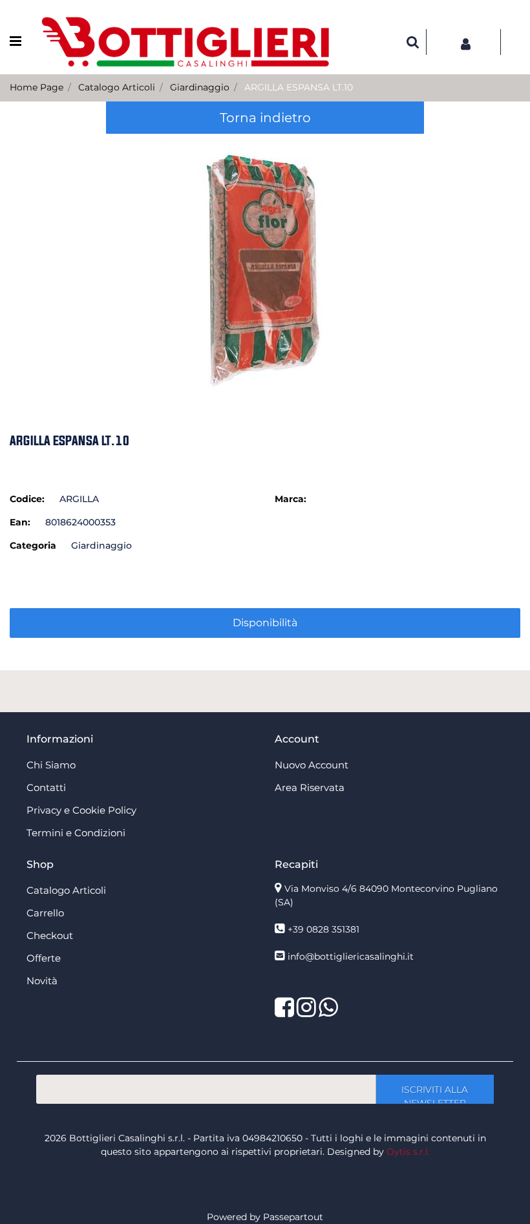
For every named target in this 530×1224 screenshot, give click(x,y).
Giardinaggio (199, 87)
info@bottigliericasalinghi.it (351, 956)
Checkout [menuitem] (49, 935)
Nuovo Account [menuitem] (311, 765)
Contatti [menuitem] (46, 787)
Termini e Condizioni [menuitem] (75, 833)
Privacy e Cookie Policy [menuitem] (81, 810)
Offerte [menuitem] (43, 958)
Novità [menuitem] (42, 981)
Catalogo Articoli (116, 87)
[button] (265, 265)
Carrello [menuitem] (45, 913)
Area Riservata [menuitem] (309, 787)
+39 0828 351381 (323, 929)
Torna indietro (265, 117)
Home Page (36, 87)
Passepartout (293, 1217)
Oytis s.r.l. (408, 1151)
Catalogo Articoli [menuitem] (66, 890)
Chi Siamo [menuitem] (51, 765)
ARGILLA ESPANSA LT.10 (298, 87)
